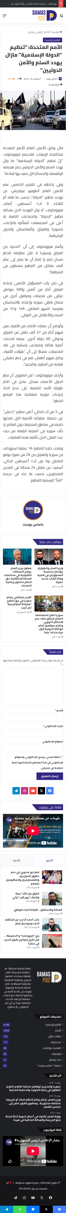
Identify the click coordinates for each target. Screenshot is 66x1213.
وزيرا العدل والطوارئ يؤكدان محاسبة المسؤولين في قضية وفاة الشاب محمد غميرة (50, 575)
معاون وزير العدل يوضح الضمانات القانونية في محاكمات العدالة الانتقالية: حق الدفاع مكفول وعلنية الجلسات (18, 577)
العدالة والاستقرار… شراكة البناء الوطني (38, 909)
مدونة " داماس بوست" (49, 1065)
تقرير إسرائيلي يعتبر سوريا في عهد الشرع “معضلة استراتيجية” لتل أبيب (19, 602)
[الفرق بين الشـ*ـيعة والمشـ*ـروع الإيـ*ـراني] (52, 898)
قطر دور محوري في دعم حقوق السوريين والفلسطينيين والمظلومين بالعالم (22, 878)
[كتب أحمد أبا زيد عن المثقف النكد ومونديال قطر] (52, 924)
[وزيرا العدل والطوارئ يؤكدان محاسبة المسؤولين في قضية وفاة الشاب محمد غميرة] (48, 557)
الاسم (59, 710)
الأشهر (49, 860)
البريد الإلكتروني (53, 726)
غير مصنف (55, 1042)
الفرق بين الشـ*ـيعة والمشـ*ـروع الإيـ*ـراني (25, 895)
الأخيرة (16, 860)
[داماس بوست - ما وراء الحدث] (44, 15)
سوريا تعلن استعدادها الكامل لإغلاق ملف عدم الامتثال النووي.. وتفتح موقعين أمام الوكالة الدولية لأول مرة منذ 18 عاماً (49, 624)
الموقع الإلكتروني (52, 741)
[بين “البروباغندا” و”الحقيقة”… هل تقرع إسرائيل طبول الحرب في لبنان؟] (52, 941)
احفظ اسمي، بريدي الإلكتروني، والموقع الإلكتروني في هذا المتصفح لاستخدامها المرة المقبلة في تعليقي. (37, 762)
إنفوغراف (56, 1054)
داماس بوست (51, 79)
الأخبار (47, 32)
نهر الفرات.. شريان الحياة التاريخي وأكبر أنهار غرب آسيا (31, 3)
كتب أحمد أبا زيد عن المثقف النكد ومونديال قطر (22, 921)
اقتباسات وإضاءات (52, 1048)
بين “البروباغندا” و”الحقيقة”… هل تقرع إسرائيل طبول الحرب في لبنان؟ (21, 939)
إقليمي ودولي (34, 32)
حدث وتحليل (55, 1060)
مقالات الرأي (54, 1036)
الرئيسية (56, 32)
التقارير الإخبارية (52, 40)
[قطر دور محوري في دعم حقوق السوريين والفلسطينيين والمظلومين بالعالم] (52, 877)
